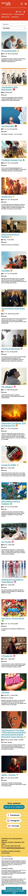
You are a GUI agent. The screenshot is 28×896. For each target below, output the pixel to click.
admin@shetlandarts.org (15, 848)
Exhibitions (15, 17)
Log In (20, 11)
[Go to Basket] (25, 11)
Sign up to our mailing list (14, 807)
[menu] (26, 4)
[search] (22, 4)
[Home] (6, 3)
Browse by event (6, 14)
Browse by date (19, 14)
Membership (5, 17)
